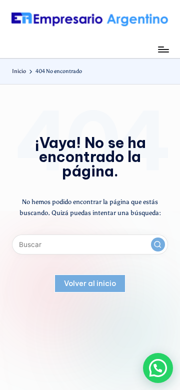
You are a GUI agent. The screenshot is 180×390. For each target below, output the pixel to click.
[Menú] (163, 49)
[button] (158, 245)
